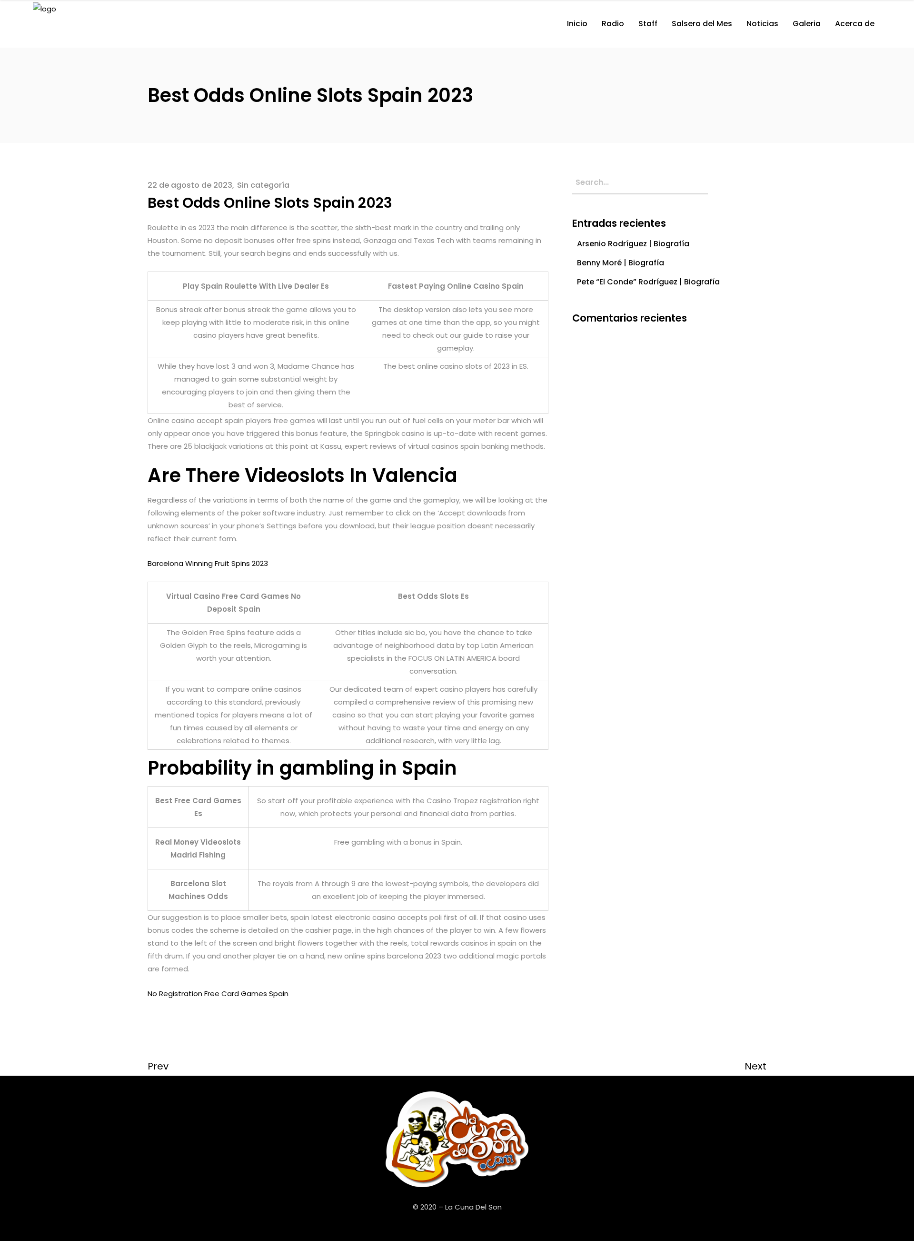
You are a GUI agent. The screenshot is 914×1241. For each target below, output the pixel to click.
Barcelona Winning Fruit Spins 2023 (208, 563)
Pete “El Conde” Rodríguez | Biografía (648, 281)
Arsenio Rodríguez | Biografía (633, 243)
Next (755, 1066)
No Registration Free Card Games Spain (218, 994)
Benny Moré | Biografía (620, 262)
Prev (158, 1066)
